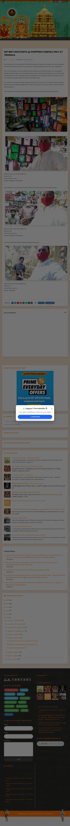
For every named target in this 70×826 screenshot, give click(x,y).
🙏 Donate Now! (35, 417)
